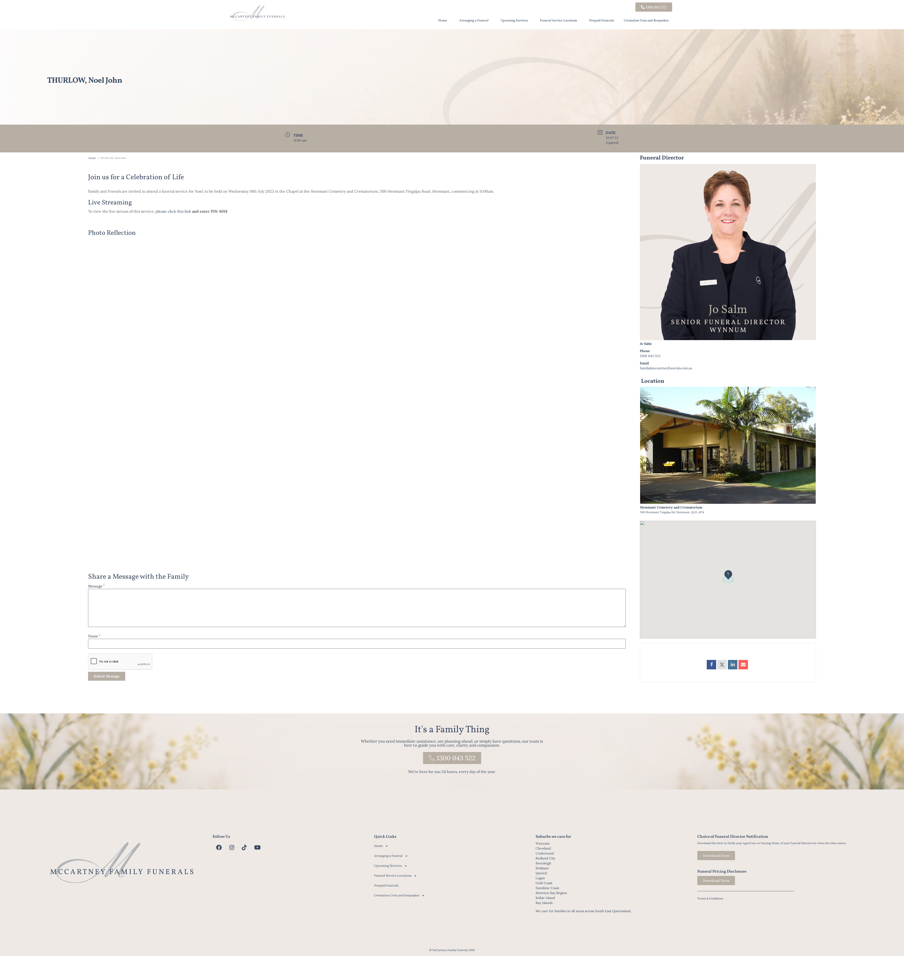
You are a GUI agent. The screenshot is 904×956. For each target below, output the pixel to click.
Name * (94, 636)
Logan (540, 878)
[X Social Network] (722, 664)
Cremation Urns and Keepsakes (646, 20)
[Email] (743, 664)
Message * (96, 586)
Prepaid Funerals (601, 20)
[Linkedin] (732, 664)
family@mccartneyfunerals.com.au (666, 368)
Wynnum (543, 843)
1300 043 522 (650, 356)
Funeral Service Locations (558, 20)
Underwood (545, 853)
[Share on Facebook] (711, 664)
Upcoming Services (514, 20)
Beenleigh (543, 863)
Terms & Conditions (710, 898)
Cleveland (543, 848)
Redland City (545, 858)
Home (442, 20)
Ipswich (541, 873)
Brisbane (542, 868)
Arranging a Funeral (473, 20)
